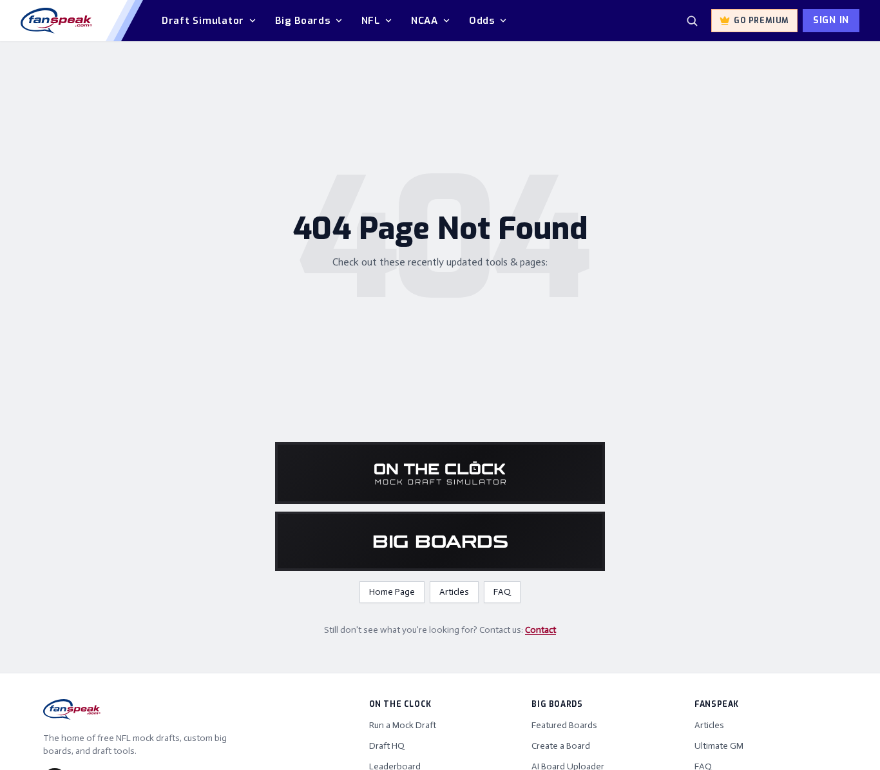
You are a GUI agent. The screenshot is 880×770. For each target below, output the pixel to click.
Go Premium (761, 20)
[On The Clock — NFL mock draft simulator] (440, 473)
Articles (454, 591)
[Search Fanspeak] (691, 20)
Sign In (831, 20)
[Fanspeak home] (56, 20)
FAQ (502, 591)
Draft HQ (387, 745)
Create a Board (560, 745)
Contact (540, 629)
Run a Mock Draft (402, 725)
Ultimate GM (718, 745)
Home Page (392, 591)
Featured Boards (564, 725)
